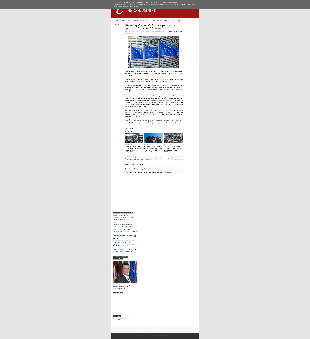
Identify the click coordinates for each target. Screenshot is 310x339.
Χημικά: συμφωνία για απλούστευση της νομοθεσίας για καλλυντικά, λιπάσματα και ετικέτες (123, 217)
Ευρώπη (142, 31)
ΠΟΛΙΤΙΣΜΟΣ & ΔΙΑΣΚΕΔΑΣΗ (141, 20)
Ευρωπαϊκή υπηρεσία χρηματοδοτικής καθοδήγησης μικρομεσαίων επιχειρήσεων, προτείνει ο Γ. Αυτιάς (123, 224)
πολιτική (157, 31)
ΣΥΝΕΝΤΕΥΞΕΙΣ (118, 24)
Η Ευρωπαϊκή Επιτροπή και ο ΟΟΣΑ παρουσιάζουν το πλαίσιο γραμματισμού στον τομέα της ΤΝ (123, 244)
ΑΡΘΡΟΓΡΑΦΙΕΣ (169, 20)
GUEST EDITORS (183, 20)
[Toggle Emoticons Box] (125, 176)
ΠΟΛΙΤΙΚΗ (116, 20)
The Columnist (153, 335)
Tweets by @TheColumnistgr (121, 319)
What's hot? (161, 31)
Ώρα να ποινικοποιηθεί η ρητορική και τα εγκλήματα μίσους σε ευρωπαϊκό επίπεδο (173, 149)
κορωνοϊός (147, 31)
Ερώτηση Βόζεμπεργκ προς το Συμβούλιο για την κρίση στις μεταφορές (169, 158)
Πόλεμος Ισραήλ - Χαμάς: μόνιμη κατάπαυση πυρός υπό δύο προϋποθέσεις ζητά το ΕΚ (153, 149)
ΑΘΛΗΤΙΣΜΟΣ (157, 20)
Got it (194, 4)
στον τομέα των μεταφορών (162, 122)
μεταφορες (152, 31)
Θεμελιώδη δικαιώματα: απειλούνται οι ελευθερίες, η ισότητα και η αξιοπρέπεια (133, 149)
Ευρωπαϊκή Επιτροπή (135, 31)
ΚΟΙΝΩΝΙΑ (125, 20)
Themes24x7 (165, 335)
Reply (127, 31)
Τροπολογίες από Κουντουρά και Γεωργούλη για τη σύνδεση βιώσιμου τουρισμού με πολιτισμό (138, 158)
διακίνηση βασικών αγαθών (160, 124)
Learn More (186, 4)
